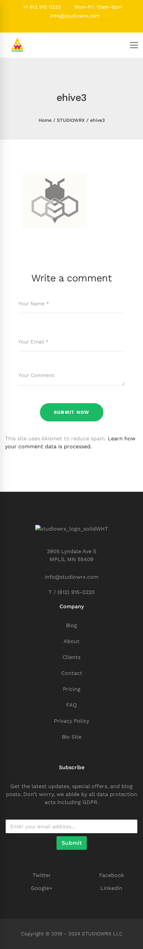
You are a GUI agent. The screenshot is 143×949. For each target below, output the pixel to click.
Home (45, 120)
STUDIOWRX (71, 120)
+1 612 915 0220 (41, 7)
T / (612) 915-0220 (72, 592)
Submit (72, 843)
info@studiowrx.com (74, 16)
